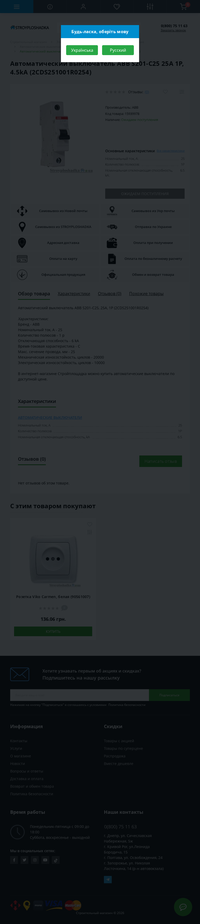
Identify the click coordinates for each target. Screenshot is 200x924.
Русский (118, 50)
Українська (82, 50)
